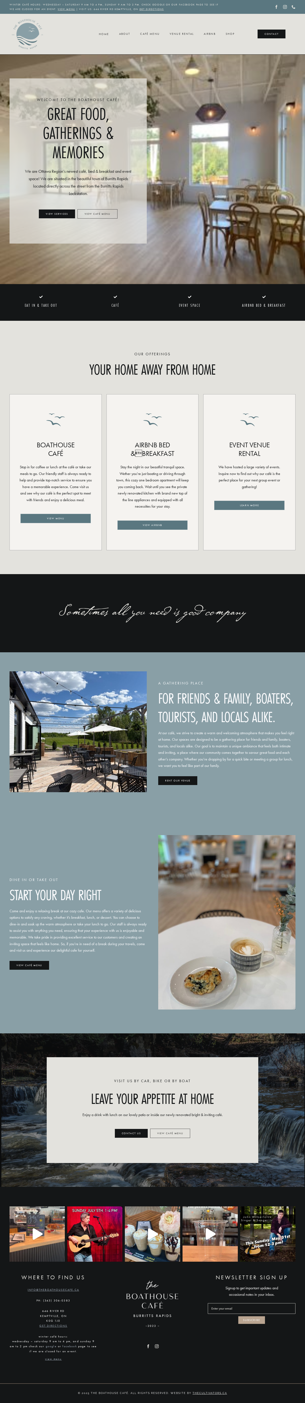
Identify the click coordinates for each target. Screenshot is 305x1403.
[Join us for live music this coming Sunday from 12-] (267, 1234)
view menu (66, 9)
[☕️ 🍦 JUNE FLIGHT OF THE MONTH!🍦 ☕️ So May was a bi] (152, 1234)
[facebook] (276, 7)
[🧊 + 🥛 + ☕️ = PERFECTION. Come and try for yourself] (210, 1234)
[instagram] (285, 7)
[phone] (293, 7)
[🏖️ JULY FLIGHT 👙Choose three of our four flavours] (37, 1234)
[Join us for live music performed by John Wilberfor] (94, 1234)
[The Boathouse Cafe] (27, 17)
